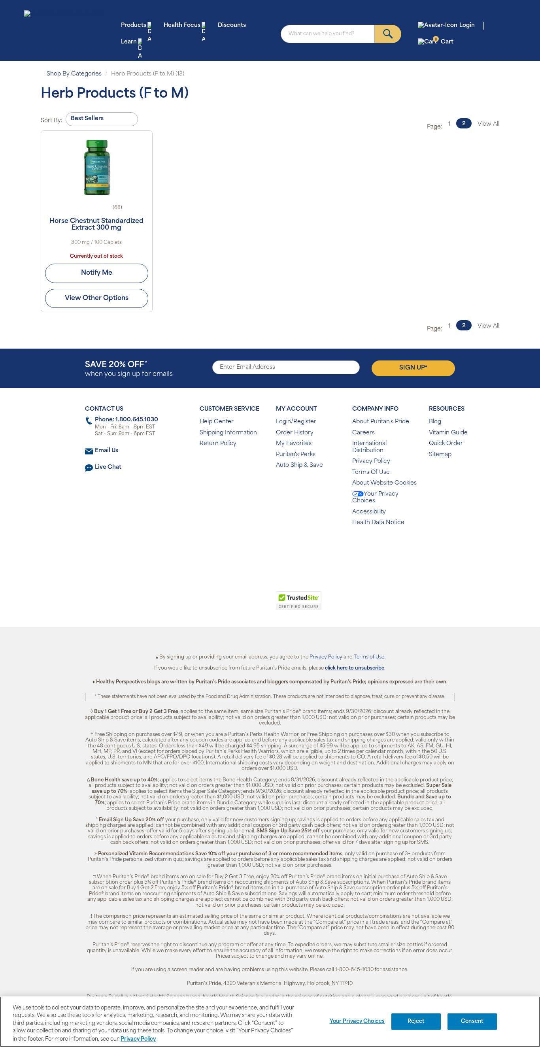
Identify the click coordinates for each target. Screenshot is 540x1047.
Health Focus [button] (182, 25)
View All (488, 124)
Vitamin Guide (448, 433)
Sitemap (440, 455)
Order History (294, 433)
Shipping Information (228, 433)
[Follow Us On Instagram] (269, 548)
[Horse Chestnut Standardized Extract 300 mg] (96, 167)
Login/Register (296, 422)
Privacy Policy (371, 461)
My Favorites (294, 444)
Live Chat (108, 467)
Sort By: (51, 121)
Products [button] (133, 25)
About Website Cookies (384, 483)
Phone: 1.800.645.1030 (126, 420)
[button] (237, 605)
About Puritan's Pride (380, 422)
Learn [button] (129, 42)
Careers (363, 433)
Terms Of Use (371, 472)
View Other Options (96, 298)
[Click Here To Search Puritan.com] (388, 34)
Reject (416, 1021)
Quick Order (446, 444)
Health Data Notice (378, 523)
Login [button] (467, 25)
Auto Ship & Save (299, 465)
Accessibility (369, 512)
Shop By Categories (74, 74)
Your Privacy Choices (375, 497)
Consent (472, 1021)
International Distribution (369, 447)
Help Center (217, 422)
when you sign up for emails (129, 369)
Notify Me (96, 273)
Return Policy (218, 444)
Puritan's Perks (295, 455)
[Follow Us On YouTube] (287, 548)
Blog (435, 422)
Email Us (106, 451)
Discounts (232, 25)
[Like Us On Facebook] (250, 548)
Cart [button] (444, 41)
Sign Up (413, 367)
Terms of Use (369, 657)
